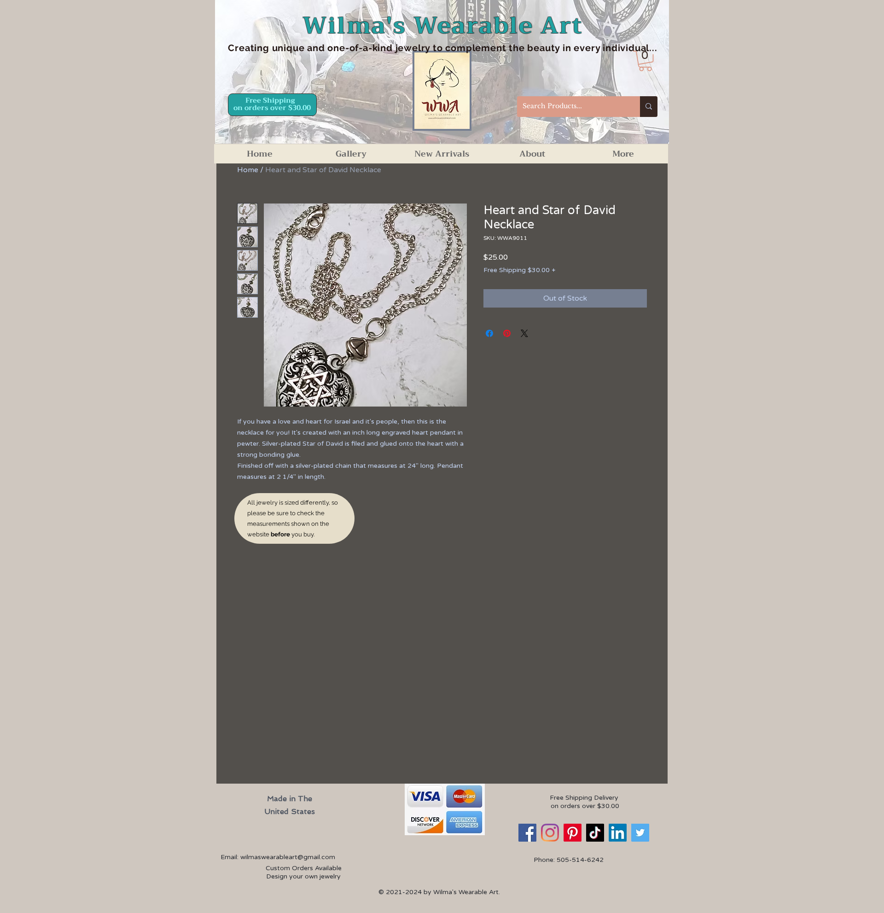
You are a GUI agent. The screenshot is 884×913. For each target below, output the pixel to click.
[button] (645, 61)
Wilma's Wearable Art (442, 26)
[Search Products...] (648, 106)
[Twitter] (640, 833)
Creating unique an (273, 47)
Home (247, 169)
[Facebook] (527, 833)
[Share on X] (524, 333)
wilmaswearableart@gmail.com (287, 857)
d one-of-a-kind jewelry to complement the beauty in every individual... (488, 47)
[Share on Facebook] (489, 333)
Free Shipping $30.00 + (519, 270)
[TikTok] (595, 833)
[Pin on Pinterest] (506, 333)
